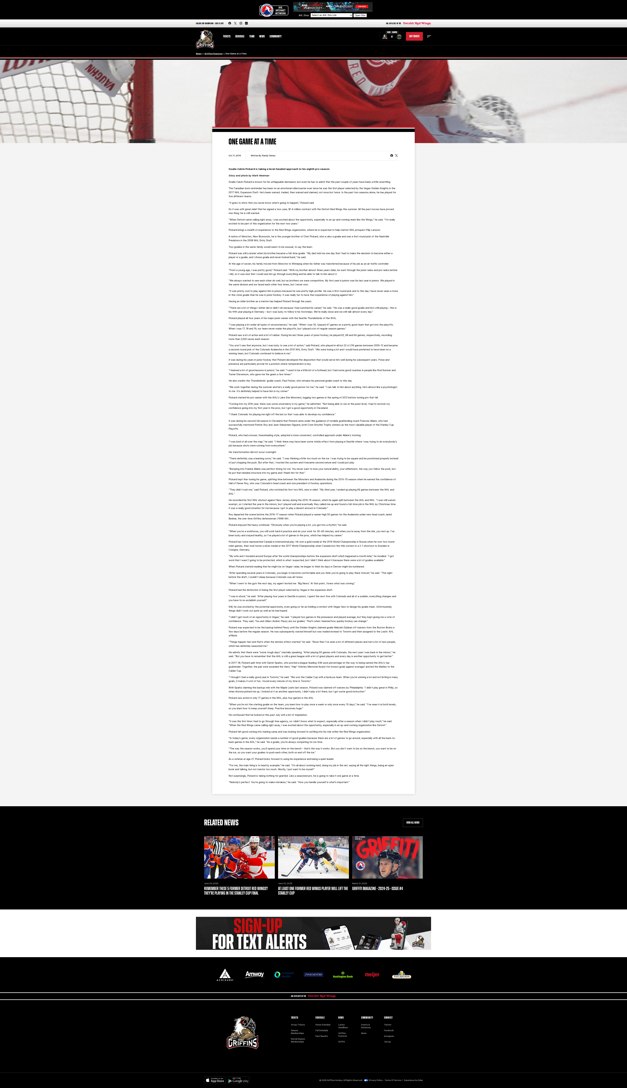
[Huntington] (343, 974)
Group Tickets (298, 1025)
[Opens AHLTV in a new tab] (333, 6)
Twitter (387, 1025)
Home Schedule (322, 1025)
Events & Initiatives (366, 1026)
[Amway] (255, 974)
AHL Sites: (304, 15)
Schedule (239, 36)
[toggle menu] (429, 36)
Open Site (360, 15)
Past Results (321, 1036)
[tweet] (396, 156)
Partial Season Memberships (298, 1040)
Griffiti (341, 1042)
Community (275, 36)
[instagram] (241, 23)
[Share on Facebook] (392, 156)
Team (251, 36)
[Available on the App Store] (215, 1080)
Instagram (389, 1036)
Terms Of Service (393, 1080)
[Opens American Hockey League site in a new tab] (273, 10)
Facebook (389, 1030)
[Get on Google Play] (238, 1080)
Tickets (226, 36)
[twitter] (235, 23)
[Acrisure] (225, 975)
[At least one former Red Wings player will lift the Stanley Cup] (313, 857)
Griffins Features (213, 54)
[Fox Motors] (313, 974)
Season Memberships (297, 1031)
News (262, 36)
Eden (420, 1080)
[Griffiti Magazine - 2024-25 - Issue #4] (387, 857)
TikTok (387, 1042)
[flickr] (246, 23)
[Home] (205, 39)
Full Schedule (321, 1030)
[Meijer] (372, 975)
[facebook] (230, 23)
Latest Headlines (343, 1026)
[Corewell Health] (284, 975)
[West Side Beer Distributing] (401, 975)
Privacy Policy (376, 1080)
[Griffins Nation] (313, 933)
